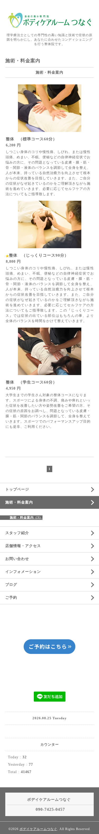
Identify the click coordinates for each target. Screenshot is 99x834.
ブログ (11, 585)
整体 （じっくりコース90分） (39, 255)
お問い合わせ (17, 559)
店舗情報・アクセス (23, 546)
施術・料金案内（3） (26, 517)
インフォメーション (23, 572)
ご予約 (11, 598)
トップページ (17, 489)
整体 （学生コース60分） (31, 382)
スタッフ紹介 (17, 533)
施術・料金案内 (19, 502)
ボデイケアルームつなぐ (38, 829)
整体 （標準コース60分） (31, 139)
